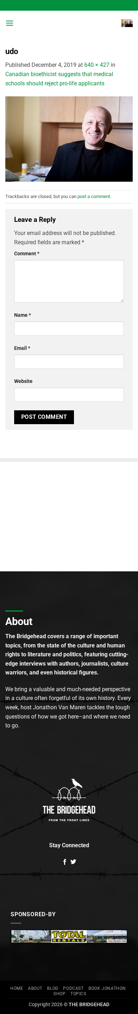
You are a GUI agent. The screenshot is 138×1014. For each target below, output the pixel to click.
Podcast (73, 988)
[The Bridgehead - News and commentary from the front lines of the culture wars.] (68, 23)
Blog (52, 988)
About (35, 988)
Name (22, 315)
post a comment (93, 196)
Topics (78, 993)
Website (23, 381)
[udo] (69, 138)
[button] (9, 23)
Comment (26, 254)
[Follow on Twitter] (73, 862)
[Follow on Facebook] (65, 862)
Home (16, 988)
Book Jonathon (107, 988)
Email (22, 348)
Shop (59, 993)
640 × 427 (96, 65)
